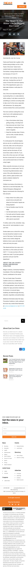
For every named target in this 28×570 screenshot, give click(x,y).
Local (9, 16)
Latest (6, 16)
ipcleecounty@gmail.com (11, 306)
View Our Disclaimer (14, 502)
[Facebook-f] (9, 504)
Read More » (11, 365)
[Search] (23, 321)
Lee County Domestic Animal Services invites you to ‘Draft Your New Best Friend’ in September (17, 361)
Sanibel (18, 16)
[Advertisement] (14, 396)
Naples (13, 16)
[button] (24, 3)
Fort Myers (21, 13)
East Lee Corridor (8, 13)
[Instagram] (15, 504)
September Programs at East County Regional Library (15, 376)
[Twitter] (12, 504)
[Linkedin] (18, 504)
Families (15, 13)
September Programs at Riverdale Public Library (15, 369)
